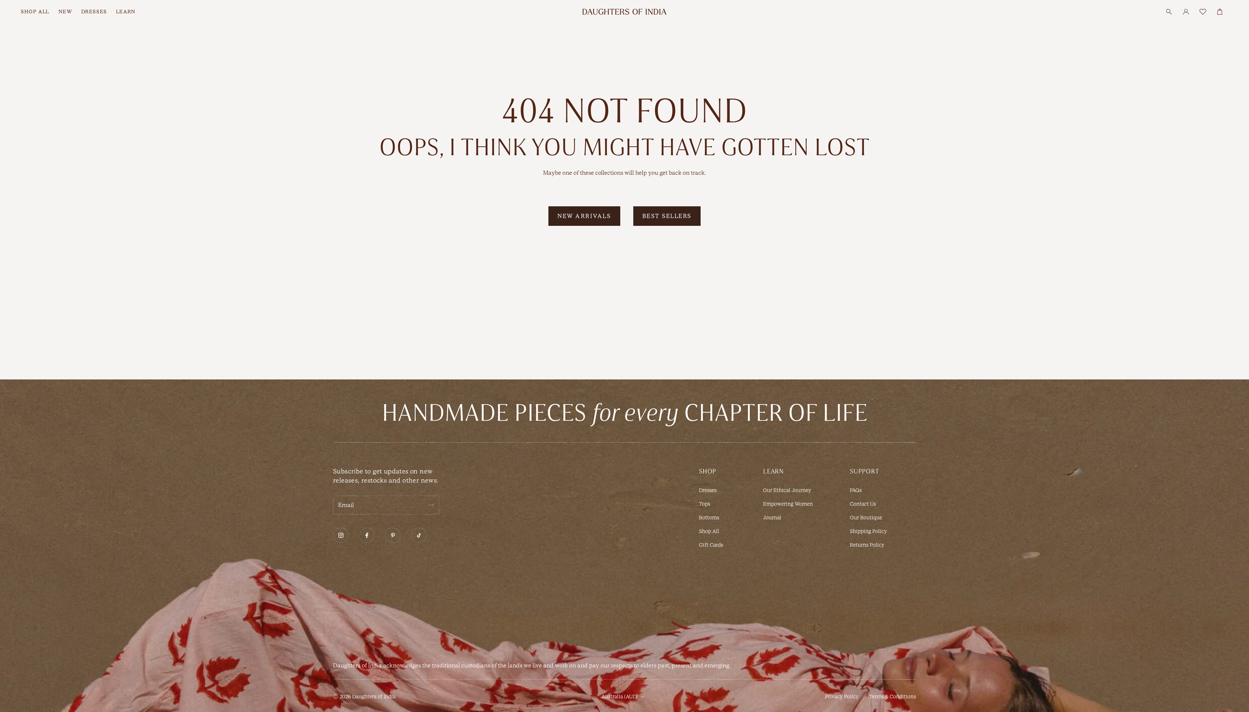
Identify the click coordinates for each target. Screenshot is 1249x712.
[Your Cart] (1220, 12)
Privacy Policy (842, 696)
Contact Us (863, 503)
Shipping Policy (868, 531)
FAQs (856, 490)
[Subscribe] (431, 505)
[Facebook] (367, 535)
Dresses (708, 490)
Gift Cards (711, 544)
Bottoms (709, 517)
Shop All (709, 531)
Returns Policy (867, 544)
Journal (772, 517)
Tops (704, 503)
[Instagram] (341, 535)
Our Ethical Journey (787, 490)
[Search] (1169, 12)
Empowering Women (788, 503)
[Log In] (1186, 12)
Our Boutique (866, 517)
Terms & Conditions (892, 696)
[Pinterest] (393, 535)
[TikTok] (419, 535)
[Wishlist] (1203, 12)
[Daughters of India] (624, 12)
